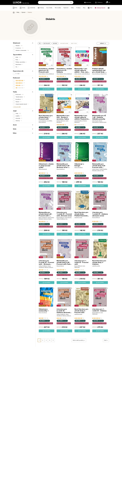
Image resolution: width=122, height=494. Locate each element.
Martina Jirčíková (49, 267)
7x (47, 76)
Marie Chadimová (43, 217)
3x (65, 76)
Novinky (55, 43)
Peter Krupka (95, 120)
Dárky (72, 7)
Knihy (16, 7)
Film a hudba (58, 7)
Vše (40, 43)
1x (83, 124)
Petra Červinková (43, 312)
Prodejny (78, 7)
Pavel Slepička (68, 217)
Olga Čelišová (42, 73)
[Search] (71, 2)
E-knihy (23, 7)
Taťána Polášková (61, 219)
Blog (84, 7)
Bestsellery (47, 43)
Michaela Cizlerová (96, 170)
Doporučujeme (64, 43)
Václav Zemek (77, 73)
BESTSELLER (42, 65)
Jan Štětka (49, 120)
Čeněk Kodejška (103, 169)
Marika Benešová (43, 169)
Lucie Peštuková (42, 120)
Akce (91, 7)
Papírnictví (65, 7)
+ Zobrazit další (16, 107)
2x (83, 76)
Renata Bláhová (60, 217)
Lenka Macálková (86, 73)
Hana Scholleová (96, 73)
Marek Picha (104, 73)
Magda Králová (60, 266)
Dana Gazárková (61, 169)
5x (47, 173)
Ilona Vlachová (42, 122)
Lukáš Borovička (78, 217)
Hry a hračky (49, 7)
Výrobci (23, 12)
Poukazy (42, 7)
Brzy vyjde (74, 43)
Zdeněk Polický (102, 122)
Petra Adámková (50, 73)
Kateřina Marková (61, 120)
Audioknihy (32, 7)
